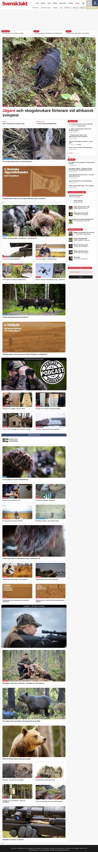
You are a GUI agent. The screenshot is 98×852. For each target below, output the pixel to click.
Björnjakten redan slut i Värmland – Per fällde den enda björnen (23, 683)
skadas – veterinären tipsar (46, 259)
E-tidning (82, 7)
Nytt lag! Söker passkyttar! (76, 195)
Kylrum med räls (78, 200)
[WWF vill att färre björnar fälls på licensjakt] (34, 741)
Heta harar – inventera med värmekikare (13, 780)
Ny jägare (55, 7)
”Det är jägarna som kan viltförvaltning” (15, 479)
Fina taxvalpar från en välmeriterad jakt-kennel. (81, 219)
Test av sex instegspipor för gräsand (45, 500)
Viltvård (55, 3)
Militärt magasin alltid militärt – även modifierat (78, 33)
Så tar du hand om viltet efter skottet (45, 780)
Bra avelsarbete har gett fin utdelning (12, 520)
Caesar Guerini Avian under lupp (47, 429)
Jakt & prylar (62, 3)
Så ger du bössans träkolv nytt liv (11, 500)
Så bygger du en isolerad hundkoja (16, 429)
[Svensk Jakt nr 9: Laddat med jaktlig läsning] (17, 270)
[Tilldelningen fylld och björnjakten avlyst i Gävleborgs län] (34, 541)
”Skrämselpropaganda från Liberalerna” (15, 317)
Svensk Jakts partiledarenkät (46, 123)
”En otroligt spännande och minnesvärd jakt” (17, 161)
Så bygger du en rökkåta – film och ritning (13, 408)
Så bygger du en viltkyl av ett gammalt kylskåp (48, 408)
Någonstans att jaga (46, 7)
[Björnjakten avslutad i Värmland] (34, 822)
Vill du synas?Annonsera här (13, 440)
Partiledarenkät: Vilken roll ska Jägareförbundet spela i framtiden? (24, 198)
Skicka (80, 277)
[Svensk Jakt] (15, 2)
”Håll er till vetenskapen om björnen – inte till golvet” (19, 238)
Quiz (61, 7)
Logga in (95, 4)
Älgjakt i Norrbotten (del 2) (81, 245)
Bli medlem (93, 7)
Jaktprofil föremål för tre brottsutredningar (47, 579)
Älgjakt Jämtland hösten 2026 (81, 206)
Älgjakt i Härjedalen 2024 (80, 238)
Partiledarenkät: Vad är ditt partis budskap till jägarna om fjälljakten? (24, 354)
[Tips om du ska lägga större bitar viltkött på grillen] (50, 795)
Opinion (43, 3)
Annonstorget (35, 7)
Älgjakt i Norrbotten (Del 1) (81, 251)
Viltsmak (70, 3)
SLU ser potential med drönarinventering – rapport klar (50, 279)
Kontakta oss (67, 7)
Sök (89, 4)
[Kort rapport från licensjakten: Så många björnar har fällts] (34, 704)
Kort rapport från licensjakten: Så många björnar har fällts (21, 721)
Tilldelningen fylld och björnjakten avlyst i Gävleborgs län (48, 33)
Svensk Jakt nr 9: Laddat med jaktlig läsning (14, 279)
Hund (49, 3)
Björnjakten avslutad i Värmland (12, 839)
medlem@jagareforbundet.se (62, 850)
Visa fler (71, 153)
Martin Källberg (37, 848)
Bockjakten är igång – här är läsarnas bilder (47, 520)
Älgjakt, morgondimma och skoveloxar (84, 232)
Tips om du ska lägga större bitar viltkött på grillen (49, 801)
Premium (77, 3)
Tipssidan (52, 848)
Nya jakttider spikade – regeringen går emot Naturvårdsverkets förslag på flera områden (80, 169)
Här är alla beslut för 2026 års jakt (13, 123)
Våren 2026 (77, 257)
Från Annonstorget (34, 435)
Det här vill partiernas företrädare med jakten (13, 33)
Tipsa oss (75, 7)
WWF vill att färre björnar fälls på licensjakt (16, 759)
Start (37, 3)
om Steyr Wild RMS (11, 259)
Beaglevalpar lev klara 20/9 (81, 213)
